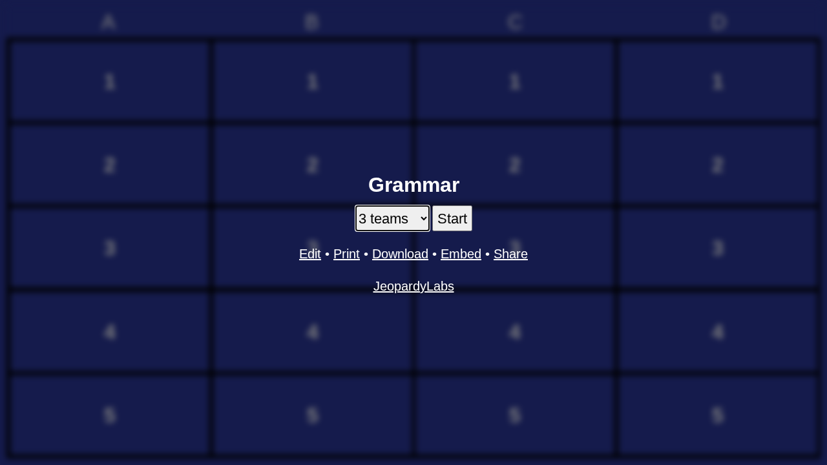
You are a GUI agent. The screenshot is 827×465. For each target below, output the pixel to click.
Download (400, 254)
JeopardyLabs (413, 286)
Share (511, 254)
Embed (461, 254)
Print (346, 254)
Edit (310, 254)
